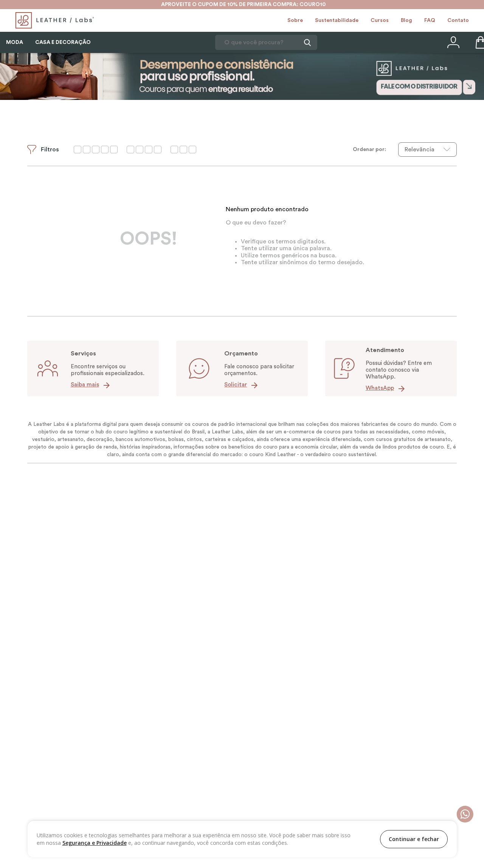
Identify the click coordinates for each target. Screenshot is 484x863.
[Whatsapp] (464, 814)
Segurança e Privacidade (94, 842)
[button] (43, 149)
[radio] (96, 149)
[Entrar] (452, 42)
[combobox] (266, 42)
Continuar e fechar (414, 839)
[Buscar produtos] (306, 42)
